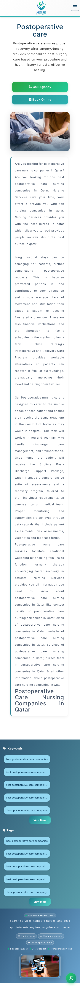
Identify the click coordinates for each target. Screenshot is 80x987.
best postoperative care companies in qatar (28, 797)
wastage (42, 297)
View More (40, 820)
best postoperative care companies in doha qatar (28, 784)
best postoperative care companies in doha (28, 771)
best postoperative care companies (27, 759)
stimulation (48, 304)
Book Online (41, 99)
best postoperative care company (27, 810)
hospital (33, 257)
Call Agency (41, 87)
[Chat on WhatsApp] (71, 978)
